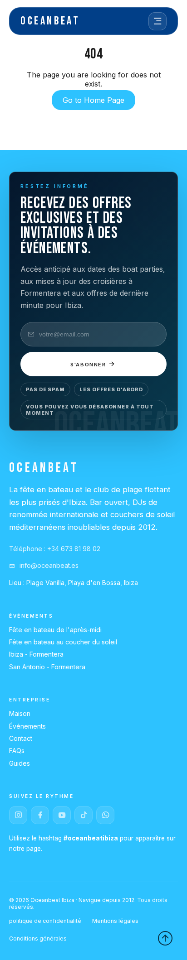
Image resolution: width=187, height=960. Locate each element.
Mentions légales (115, 920)
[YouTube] (62, 815)
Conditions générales (38, 938)
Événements (27, 726)
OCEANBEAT (50, 21)
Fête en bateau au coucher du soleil (63, 642)
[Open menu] (157, 21)
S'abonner (89, 364)
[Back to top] (165, 938)
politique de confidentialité (45, 920)
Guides (19, 763)
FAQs (17, 750)
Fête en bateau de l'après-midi (55, 630)
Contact (20, 738)
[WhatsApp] (105, 815)
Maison (19, 713)
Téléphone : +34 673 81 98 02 (54, 548)
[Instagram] (18, 815)
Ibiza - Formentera (36, 654)
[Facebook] (40, 815)
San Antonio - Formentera (47, 667)
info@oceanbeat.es (48, 565)
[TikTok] (83, 815)
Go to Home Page (93, 100)
